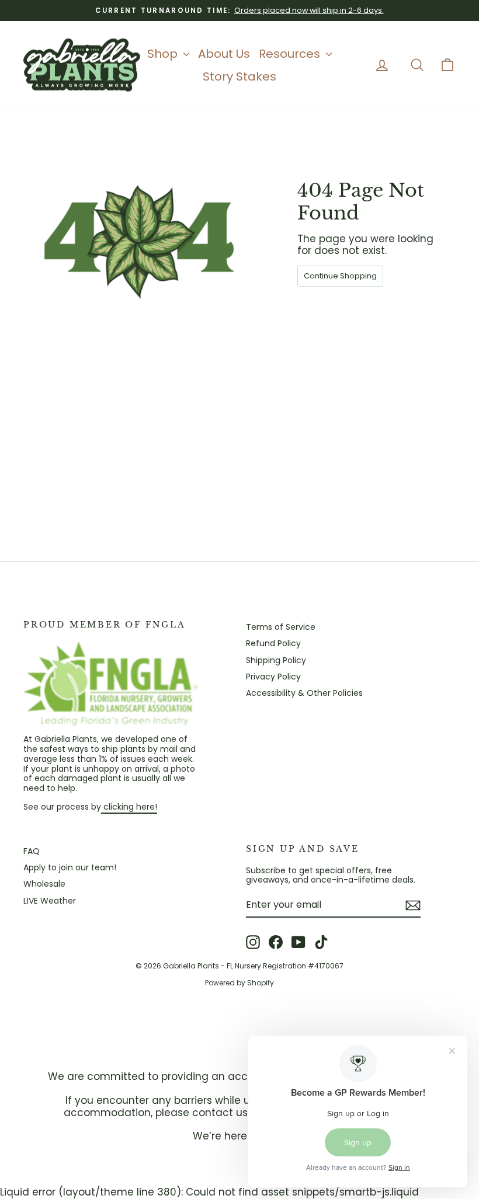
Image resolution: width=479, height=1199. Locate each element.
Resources (291, 54)
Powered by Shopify (239, 983)
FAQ (31, 851)
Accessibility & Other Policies (304, 693)
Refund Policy (273, 643)
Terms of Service (280, 627)
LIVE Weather (49, 901)
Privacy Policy (273, 676)
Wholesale (44, 884)
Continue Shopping (340, 275)
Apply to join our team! (69, 867)
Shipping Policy (276, 660)
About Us (224, 54)
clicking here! (129, 807)
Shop (164, 54)
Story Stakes (239, 76)
